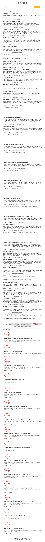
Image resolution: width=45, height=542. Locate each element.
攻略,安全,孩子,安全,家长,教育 (17, 52)
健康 (30, 1)
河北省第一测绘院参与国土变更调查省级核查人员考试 (14, 37)
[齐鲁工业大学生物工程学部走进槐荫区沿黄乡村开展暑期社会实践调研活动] (6, 497)
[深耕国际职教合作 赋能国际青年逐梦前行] (6, 388)
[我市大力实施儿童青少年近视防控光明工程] (11, 134)
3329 (41, 324)
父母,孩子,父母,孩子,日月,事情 (17, 132)
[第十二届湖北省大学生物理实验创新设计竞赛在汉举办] (6, 361)
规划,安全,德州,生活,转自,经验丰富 (18, 82)
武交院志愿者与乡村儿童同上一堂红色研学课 (14, 379)
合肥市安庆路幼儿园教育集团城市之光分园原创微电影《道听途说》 (18, 242)
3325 (28, 324)
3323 (21, 324)
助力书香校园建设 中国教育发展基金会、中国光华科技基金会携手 (18, 216)
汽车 (28, 1)
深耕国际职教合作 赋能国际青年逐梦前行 (13, 392)
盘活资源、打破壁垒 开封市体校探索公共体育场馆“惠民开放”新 (18, 447)
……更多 (32, 18)
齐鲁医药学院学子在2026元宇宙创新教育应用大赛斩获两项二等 (18, 338)
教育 (28, 5)
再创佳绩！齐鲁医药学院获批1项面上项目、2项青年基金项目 (17, 433)
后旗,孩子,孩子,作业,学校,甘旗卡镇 (18, 288)
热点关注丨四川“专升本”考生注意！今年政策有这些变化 (15, 259)
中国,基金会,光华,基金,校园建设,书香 (19, 222)
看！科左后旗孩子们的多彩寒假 (10, 282)
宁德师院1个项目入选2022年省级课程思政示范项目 (14, 54)
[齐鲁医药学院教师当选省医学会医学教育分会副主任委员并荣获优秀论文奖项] (6, 470)
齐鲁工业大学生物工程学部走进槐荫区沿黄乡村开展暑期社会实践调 (18, 501)
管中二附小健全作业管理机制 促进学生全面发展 (13, 306)
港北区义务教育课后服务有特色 (10, 92)
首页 (10, 324)
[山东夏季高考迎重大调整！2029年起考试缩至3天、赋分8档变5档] (6, 415)
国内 (16, 1)
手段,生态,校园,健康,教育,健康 (18, 186)
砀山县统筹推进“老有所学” (9, 224)
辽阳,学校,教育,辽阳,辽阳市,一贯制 (19, 124)
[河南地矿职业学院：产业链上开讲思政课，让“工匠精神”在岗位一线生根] (6, 510)
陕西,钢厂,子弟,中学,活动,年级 (17, 19)
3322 (18, 324)
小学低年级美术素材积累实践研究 (10, 298)
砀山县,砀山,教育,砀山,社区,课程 (17, 230)
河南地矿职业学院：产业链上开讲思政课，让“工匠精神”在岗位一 (18, 515)
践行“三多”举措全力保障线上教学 (10, 267)
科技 (24, 5)
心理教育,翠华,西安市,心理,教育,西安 (18, 35)
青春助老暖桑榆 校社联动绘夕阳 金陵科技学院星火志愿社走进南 (18, 488)
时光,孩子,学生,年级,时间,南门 (17, 296)
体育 (16, 5)
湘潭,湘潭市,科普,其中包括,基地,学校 (19, 168)
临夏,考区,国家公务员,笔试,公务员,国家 (18, 319)
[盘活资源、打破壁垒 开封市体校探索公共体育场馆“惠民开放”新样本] (6, 442)
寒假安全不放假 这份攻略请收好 (10, 46)
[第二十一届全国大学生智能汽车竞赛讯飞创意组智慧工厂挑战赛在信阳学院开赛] (6, 456)
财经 (20, 5)
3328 (37, 324)
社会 (20, 1)
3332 (22, 326)
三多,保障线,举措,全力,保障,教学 (17, 273)
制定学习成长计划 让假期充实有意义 (11, 84)
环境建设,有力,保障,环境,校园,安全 (19, 204)
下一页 (26, 326)
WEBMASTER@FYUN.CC (25, 539)
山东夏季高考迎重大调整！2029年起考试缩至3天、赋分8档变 (17, 420)
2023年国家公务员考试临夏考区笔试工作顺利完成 (14, 314)
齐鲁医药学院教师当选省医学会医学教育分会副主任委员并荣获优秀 (18, 474)
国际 (18, 1)
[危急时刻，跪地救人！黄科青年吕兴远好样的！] (6, 524)
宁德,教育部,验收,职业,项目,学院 (17, 67)
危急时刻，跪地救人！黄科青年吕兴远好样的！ (14, 528)
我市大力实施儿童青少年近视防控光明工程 (13, 144)
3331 (19, 326)
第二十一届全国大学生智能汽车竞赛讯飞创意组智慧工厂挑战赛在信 (18, 460)
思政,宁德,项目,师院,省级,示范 (17, 59)
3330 (15, 326)
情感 (24, 1)
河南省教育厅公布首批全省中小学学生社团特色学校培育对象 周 (17, 99)
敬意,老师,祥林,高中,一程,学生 (17, 257)
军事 (22, 5)
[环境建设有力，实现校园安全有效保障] (11, 188)
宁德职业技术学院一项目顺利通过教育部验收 (12, 62)
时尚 (22, 1)
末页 (30, 326)
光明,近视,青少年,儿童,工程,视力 (18, 150)
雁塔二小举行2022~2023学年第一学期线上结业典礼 (14, 21)
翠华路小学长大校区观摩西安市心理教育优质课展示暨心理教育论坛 (17, 29)
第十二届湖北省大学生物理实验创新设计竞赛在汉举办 (16, 365)
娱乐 (18, 5)
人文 (26, 1)
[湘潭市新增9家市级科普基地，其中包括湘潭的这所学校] (14, 152)
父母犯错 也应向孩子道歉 (8, 126)
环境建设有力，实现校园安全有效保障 (12, 198)
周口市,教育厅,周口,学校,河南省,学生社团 (19, 105)
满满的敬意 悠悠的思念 (8, 251)
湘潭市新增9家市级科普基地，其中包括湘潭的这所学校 (16, 162)
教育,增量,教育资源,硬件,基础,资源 (18, 75)
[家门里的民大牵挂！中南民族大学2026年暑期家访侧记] (6, 402)
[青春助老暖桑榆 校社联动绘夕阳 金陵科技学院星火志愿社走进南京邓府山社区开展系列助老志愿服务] (6, 483)
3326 (31, 324)
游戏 (26, 5)
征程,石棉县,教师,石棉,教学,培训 (17, 280)
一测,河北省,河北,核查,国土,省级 (17, 44)
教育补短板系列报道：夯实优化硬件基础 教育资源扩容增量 (16, 69)
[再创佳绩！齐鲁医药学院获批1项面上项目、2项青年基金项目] (6, 429)
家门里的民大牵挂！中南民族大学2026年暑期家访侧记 (16, 406)
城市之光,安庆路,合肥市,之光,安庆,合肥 (19, 249)
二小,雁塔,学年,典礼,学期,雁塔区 (17, 27)
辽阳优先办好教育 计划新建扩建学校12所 (13, 117)
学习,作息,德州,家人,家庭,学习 (17, 89)
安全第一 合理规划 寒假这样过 (9, 77)
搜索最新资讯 (37, 6)
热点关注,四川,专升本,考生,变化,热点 (18, 265)
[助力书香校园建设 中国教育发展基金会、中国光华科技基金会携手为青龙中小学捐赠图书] (20, 206)
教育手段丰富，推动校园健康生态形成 (12, 180)
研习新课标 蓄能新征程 (8, 275)
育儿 (30, 5)
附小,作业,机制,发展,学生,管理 (17, 312)
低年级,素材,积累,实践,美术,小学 (17, 304)
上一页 (14, 324)
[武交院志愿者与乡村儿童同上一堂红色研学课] (6, 374)
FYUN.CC (19, 538)
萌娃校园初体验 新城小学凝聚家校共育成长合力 (14, 352)
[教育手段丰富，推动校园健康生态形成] (11, 170)
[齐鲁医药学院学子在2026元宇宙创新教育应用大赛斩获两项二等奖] (6, 334)
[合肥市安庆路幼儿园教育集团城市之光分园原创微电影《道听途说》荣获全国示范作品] (20, 232)
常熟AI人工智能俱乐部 (28, 538)
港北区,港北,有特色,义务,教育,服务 (18, 97)
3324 (24, 324)
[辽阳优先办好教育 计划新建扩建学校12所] (11, 107)
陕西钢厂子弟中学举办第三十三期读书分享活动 (13, 14)
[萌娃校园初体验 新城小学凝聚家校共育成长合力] (6, 347)
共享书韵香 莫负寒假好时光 (9, 290)
